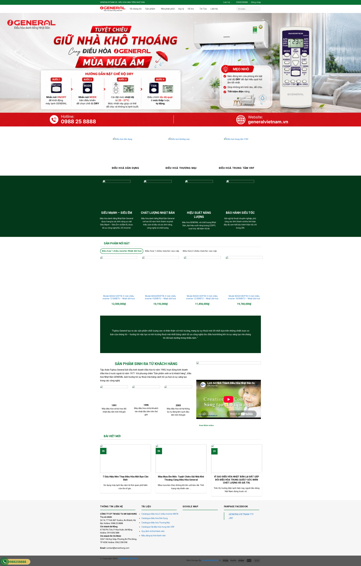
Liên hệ (214, 8)
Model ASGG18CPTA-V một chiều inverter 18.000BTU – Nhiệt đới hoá (244, 297)
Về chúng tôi (136, 8)
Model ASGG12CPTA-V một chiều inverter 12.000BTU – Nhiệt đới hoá (202, 297)
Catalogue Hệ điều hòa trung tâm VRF (157, 527)
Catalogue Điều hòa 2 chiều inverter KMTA (159, 514)
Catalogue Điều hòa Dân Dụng (154, 518)
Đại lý (181, 8)
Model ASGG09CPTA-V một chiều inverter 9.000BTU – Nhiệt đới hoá (160, 297)
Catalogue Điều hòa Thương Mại (155, 522)
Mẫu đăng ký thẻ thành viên (153, 535)
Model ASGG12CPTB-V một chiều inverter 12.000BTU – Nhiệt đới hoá (119, 297)
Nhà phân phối (168, 8)
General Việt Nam (210, 560)
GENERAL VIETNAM (128, 558)
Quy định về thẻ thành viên (153, 531)
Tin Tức (203, 8)
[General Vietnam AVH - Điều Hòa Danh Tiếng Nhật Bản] (112, 9)
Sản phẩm (150, 8)
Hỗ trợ (191, 8)
